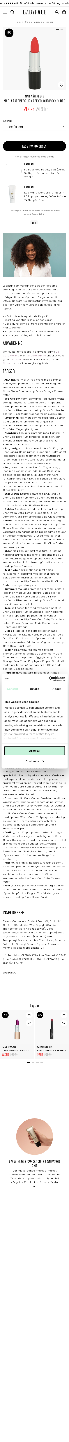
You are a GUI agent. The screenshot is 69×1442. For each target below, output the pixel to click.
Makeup (38, 22)
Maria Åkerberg (34, 96)
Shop (27, 22)
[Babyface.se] (34, 12)
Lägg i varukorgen (34, 146)
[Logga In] (56, 12)
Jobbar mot (10, 972)
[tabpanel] (34, 58)
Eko (34, 222)
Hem (18, 22)
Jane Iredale (9, 1047)
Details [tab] (34, 688)
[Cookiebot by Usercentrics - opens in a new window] (49, 678)
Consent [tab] (12, 688)
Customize (32, 761)
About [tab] (56, 688)
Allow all (34, 750)
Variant (8, 120)
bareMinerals (44, 1047)
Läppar (49, 22)
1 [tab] (57, 30)
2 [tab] (61, 30)
